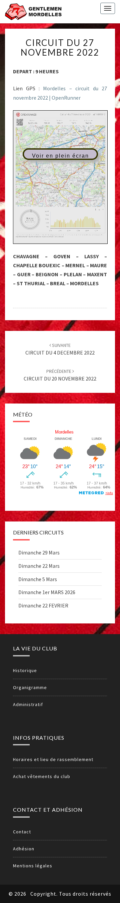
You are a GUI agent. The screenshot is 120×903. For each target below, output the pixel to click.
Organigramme (30, 687)
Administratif (28, 704)
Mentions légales (32, 866)
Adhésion (23, 849)
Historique (25, 670)
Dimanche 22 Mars (39, 565)
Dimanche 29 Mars (39, 552)
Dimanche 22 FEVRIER (43, 605)
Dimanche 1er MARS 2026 (46, 592)
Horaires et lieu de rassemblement (53, 759)
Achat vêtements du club (41, 776)
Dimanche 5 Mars (37, 579)
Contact (22, 832)
